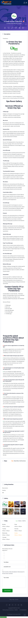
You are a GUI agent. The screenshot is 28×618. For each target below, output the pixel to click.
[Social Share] (19, 28)
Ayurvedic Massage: (7, 139)
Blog (13, 599)
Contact (16, 599)
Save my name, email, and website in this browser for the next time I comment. (13, 572)
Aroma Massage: (6, 150)
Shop (11, 599)
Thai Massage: (6, 160)
